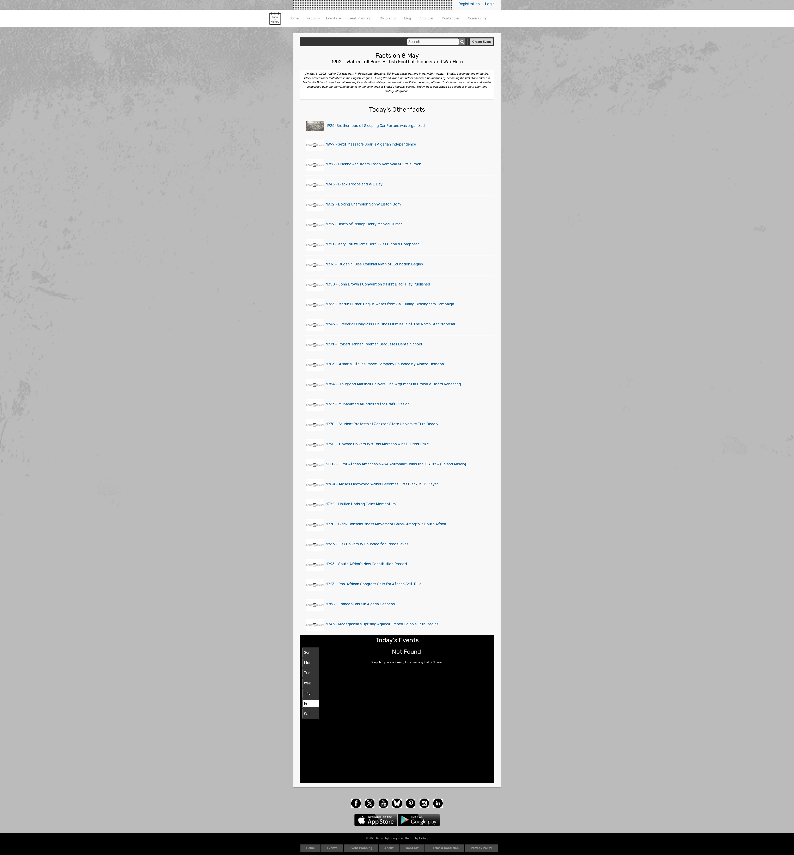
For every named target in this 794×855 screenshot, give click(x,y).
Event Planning (359, 18)
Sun (307, 652)
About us (426, 18)
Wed (307, 683)
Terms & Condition (445, 848)
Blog (407, 18)
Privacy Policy (481, 848)
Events (331, 18)
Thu (307, 693)
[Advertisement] (397, 752)
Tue (307, 673)
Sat (307, 714)
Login (490, 4)
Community (477, 18)
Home (294, 18)
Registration (469, 4)
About (389, 848)
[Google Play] (419, 820)
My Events (388, 18)
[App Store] (376, 820)
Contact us (451, 18)
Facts (311, 18)
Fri (306, 703)
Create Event (481, 41)
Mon (307, 662)
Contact (412, 848)
